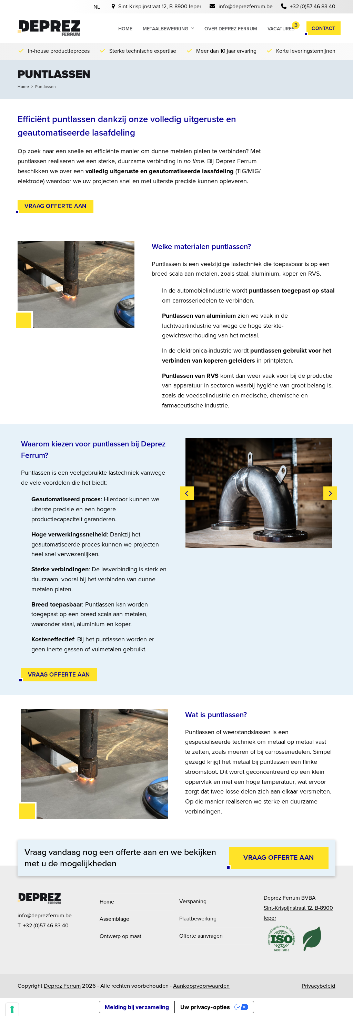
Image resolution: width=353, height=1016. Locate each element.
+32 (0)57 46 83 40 (312, 6)
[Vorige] (187, 493)
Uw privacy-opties (205, 1007)
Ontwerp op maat (120, 936)
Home (107, 902)
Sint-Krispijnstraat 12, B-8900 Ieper (159, 6)
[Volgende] (330, 493)
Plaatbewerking (197, 919)
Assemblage (114, 919)
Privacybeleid (318, 986)
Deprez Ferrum (62, 986)
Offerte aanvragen (201, 936)
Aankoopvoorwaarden (201, 986)
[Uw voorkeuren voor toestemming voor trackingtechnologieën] (12, 1009)
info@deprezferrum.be (246, 6)
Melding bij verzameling (137, 1007)
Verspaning (192, 901)
